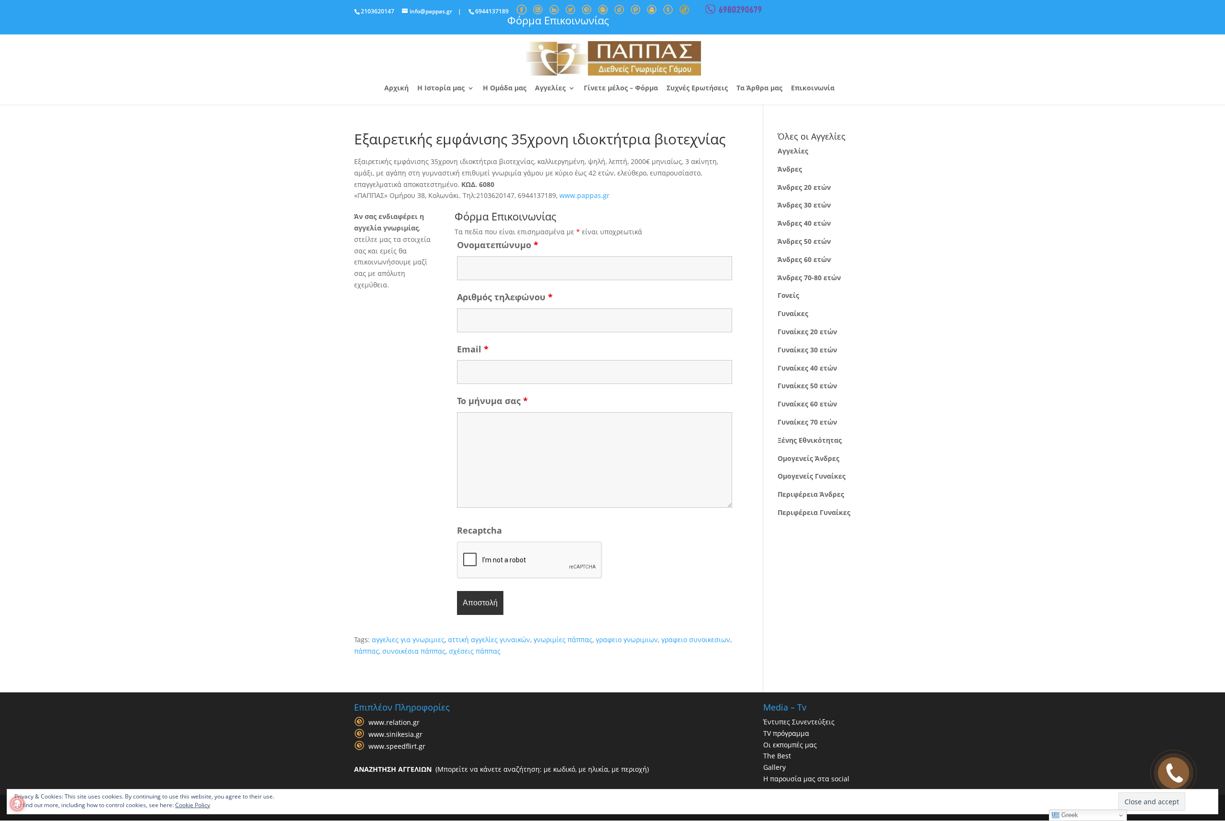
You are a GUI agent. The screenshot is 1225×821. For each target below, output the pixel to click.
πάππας (366, 651)
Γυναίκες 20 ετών (807, 331)
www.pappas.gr (584, 195)
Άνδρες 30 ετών (804, 204)
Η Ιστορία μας (441, 88)
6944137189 (492, 11)
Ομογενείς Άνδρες (808, 458)
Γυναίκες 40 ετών (807, 367)
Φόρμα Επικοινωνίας (558, 20)
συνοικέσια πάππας (413, 651)
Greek (1068, 815)
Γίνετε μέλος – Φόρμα (621, 88)
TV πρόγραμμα (786, 733)
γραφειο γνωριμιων (627, 639)
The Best (777, 755)
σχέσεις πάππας (475, 651)
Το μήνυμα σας (492, 400)
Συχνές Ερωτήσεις (697, 88)
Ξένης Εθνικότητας (810, 440)
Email (473, 349)
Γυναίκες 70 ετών (807, 422)
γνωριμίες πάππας (563, 639)
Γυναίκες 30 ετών (807, 349)
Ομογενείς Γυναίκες (812, 476)
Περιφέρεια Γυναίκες (814, 512)
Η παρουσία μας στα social (806, 778)
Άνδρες (790, 169)
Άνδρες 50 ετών (804, 241)
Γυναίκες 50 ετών (807, 385)
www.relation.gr (394, 722)
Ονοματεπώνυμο (497, 245)
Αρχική (396, 88)
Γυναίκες (793, 313)
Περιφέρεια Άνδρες (811, 494)
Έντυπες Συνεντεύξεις (799, 721)
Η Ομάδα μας (504, 88)
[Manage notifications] (17, 803)
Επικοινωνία (813, 88)
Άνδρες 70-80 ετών (809, 277)
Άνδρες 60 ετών (804, 259)
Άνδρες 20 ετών (804, 187)
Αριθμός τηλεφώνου (505, 297)
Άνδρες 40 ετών (804, 223)
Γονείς (788, 295)
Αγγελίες (550, 88)
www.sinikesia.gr (395, 734)
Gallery (774, 767)
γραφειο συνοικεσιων (695, 639)
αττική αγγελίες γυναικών (489, 639)
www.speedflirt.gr (396, 746)
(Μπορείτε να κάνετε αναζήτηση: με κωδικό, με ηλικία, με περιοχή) (501, 769)
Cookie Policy (192, 805)
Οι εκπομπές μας (790, 744)
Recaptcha (479, 530)
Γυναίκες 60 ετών (807, 403)
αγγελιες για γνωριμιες (408, 639)
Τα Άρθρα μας (759, 88)
